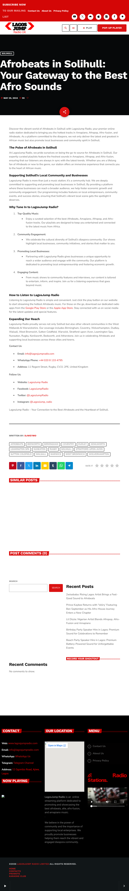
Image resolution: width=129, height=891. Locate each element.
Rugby (53, 449)
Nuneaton (40, 449)
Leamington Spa (20, 449)
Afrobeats (17, 444)
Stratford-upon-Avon (89, 449)
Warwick (55, 454)
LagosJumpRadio (39, 389)
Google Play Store (35, 308)
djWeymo (30, 436)
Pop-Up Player (112, 28)
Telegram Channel (23, 762)
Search (13, 581)
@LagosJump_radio (41, 402)
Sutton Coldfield (21, 454)
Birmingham (51, 444)
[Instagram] (106, 17)
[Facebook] (114, 17)
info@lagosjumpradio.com (24, 749)
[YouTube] (74, 17)
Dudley (82, 444)
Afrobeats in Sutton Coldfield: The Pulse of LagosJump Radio (91, 500)
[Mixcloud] (90, 17)
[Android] (122, 17)
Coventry (68, 444)
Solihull (7, 53)
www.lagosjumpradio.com (22, 743)
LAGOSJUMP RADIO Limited (33, 864)
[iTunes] (98, 17)
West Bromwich (75, 454)
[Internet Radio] (107, 782)
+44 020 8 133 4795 (50, 360)
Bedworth (33, 444)
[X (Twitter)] (82, 17)
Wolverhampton (99, 454)
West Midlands (21, 492)
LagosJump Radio (38, 382)
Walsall (41, 454)
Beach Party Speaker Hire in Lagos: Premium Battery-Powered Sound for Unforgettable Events (91, 644)
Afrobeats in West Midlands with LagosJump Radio (35, 500)
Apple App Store (63, 308)
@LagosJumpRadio (37, 395)
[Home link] (20, 28)
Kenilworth (98, 444)
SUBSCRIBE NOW (14, 10)
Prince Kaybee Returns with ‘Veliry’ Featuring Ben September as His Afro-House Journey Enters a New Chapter (91, 608)
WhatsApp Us (22, 756)
